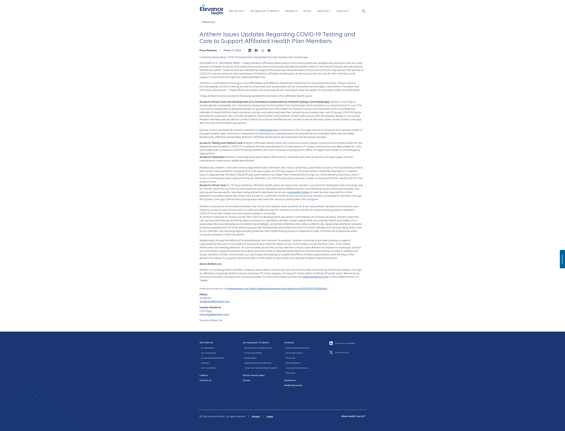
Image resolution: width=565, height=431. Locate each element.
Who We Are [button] (236, 11)
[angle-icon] (201, 23)
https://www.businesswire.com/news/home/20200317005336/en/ (288, 288)
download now (268, 130)
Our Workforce (208, 348)
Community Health (253, 353)
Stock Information (294, 353)
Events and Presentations (297, 348)
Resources (290, 373)
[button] (212, 9)
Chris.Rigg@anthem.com (214, 314)
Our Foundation (208, 368)
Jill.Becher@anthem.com (215, 301)
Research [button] (290, 11)
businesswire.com (237, 288)
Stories (307, 11)
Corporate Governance (297, 368)
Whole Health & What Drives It (258, 348)
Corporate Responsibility (212, 358)
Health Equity (250, 358)
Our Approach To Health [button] (264, 11)
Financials (290, 358)
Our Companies (208, 353)
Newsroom (208, 22)
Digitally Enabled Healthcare (257, 363)
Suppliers (205, 363)
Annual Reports (293, 363)
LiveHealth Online (298, 192)
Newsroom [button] (323, 11)
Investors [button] (342, 11)
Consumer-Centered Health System (260, 368)
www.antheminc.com (315, 276)
